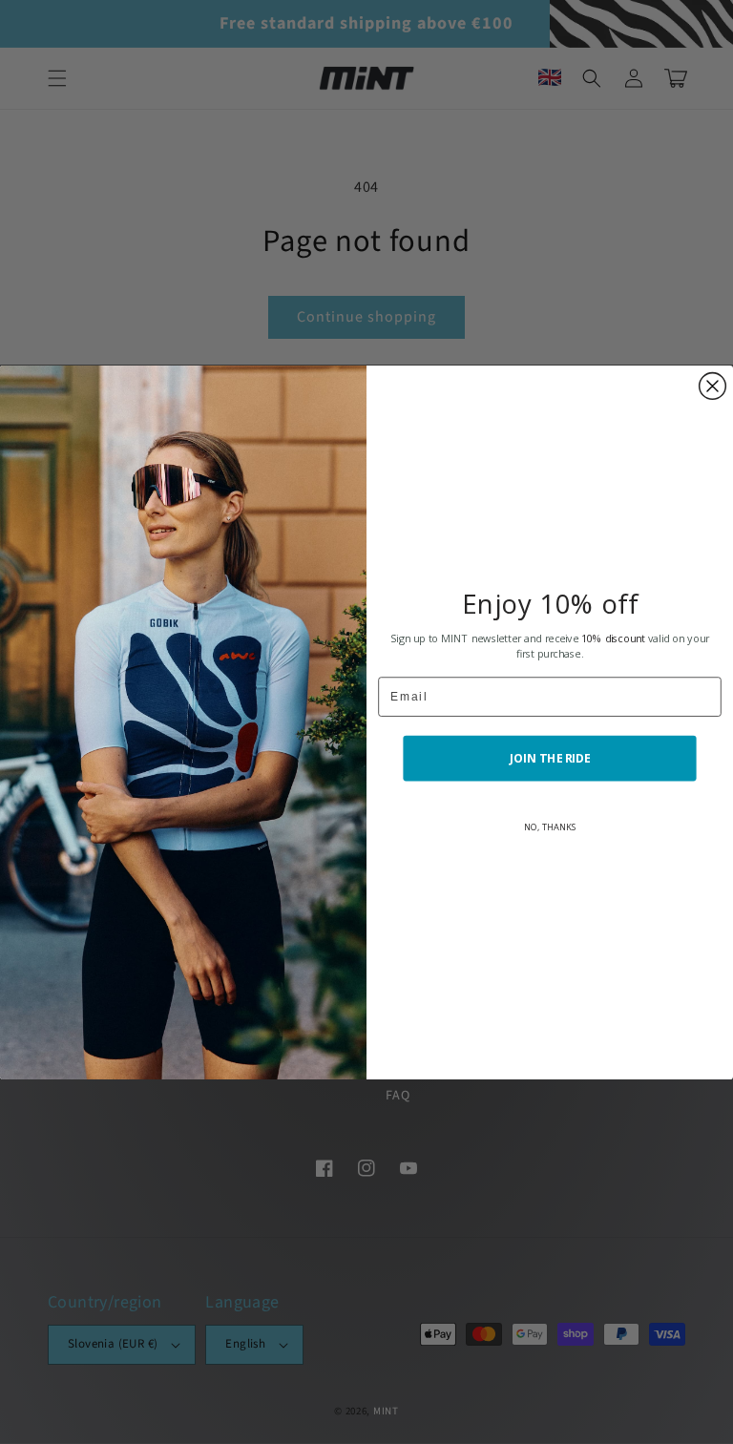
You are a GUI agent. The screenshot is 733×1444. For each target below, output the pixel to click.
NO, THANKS (550, 826)
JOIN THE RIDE (550, 758)
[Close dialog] (713, 385)
